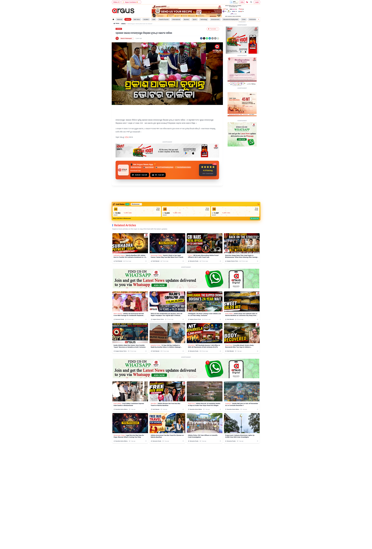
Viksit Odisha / (118, 313)
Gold (153, 19)
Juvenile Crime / (156, 345)
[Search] (251, 2)
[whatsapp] (207, 38)
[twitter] (204, 38)
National (119, 19)
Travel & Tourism (164, 19)
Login (257, 2)
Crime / (190, 255)
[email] (212, 38)
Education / (191, 345)
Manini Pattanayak (126, 38)
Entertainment (215, 19)
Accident (146, 19)
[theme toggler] (247, 2)
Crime (243, 19)
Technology (203, 19)
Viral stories (252, 19)
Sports (195, 19)
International (176, 19)
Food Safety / (229, 313)
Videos (115, 2)
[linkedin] (209, 38)
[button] (137, 211)
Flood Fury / (229, 345)
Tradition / (228, 403)
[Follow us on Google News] (218, 38)
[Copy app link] (215, 38)
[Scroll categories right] (258, 19)
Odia (242, 2)
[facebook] (201, 38)
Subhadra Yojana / (119, 255)
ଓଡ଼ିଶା (127, 137)
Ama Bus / (154, 403)
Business (186, 19)
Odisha (128, 19)
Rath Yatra (137, 19)
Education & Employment (230, 19)
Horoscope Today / (157, 255)
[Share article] (146, 261)
